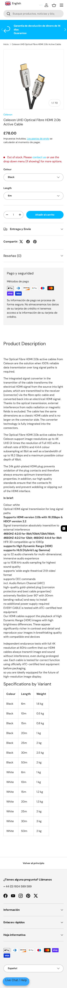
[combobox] (33, 13)
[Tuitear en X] (21, 241)
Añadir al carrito (44, 214)
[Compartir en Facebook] (28, 241)
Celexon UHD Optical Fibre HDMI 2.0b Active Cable (36, 44)
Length (7, 188)
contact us (39, 157)
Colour (7, 169)
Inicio (6, 44)
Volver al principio (33, 863)
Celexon (7, 114)
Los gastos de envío (38, 138)
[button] (54, 5)
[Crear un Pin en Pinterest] (34, 241)
